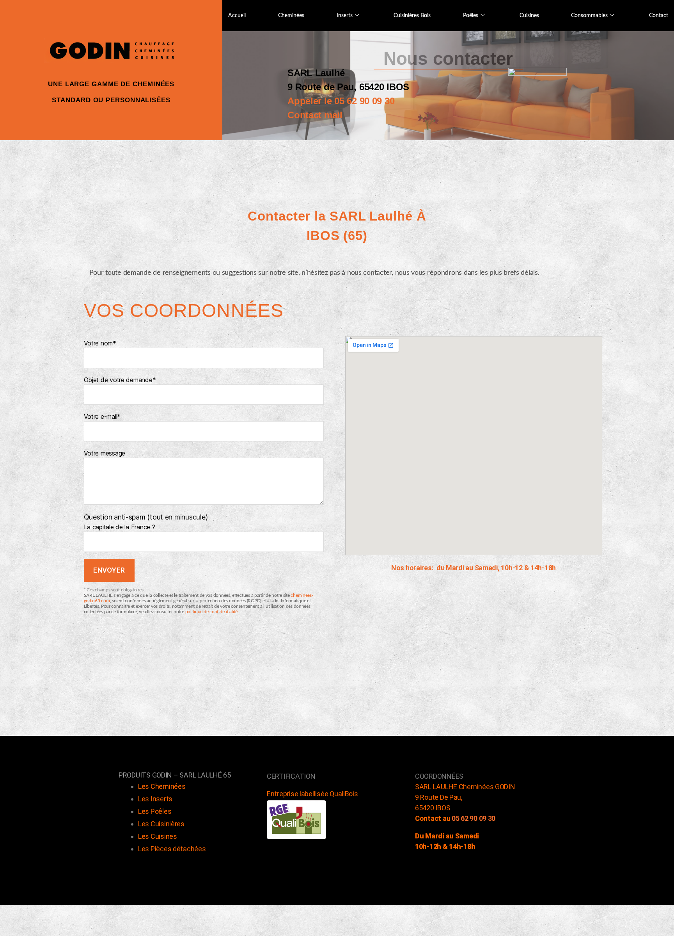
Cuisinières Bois (412, 15)
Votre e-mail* (102, 416)
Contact (658, 15)
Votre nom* (100, 343)
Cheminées (291, 15)
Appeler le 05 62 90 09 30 (340, 101)
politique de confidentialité (211, 611)
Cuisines (529, 15)
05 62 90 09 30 (473, 818)
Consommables (589, 15)
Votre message (105, 453)
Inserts (345, 15)
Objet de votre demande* (120, 380)
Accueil (237, 15)
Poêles (470, 15)
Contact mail (314, 115)
